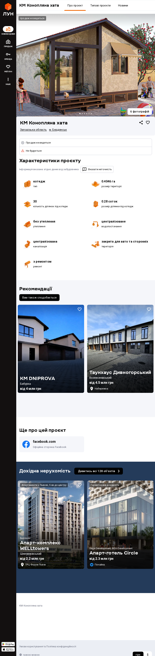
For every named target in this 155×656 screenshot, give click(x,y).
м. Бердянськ (58, 129)
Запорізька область (33, 129)
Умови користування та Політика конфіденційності (47, 646)
